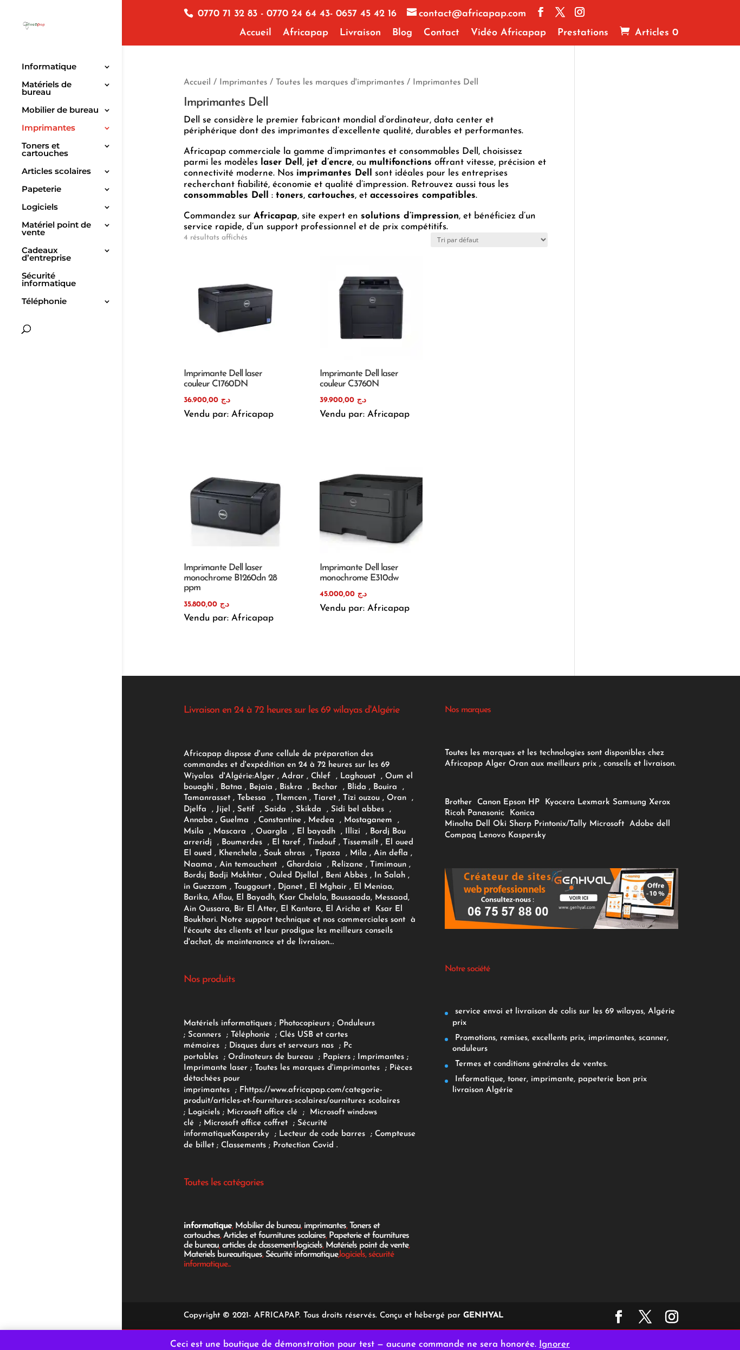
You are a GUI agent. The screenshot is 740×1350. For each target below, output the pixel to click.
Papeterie (41, 189)
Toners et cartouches (45, 150)
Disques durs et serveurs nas (282, 1046)
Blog (402, 33)
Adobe (641, 824)
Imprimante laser (216, 1068)
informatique (208, 1226)
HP (534, 802)
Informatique (49, 67)
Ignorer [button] (554, 1344)
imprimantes (325, 1226)
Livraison (360, 33)
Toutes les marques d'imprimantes (340, 82)
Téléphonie (44, 302)
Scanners (206, 1035)
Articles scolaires (56, 171)
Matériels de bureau (47, 89)
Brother (460, 802)
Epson (514, 802)
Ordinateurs (251, 1057)
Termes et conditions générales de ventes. (530, 1064)
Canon (489, 802)
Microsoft (608, 824)
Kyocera (560, 802)
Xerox (659, 802)
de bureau (295, 1057)
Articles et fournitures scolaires (274, 1235)
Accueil (255, 33)
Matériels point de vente (367, 1245)
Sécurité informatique (49, 280)
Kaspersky (253, 1134)
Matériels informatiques (228, 1023)
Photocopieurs (304, 1023)
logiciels (309, 1245)
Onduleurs (356, 1023)
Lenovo (492, 835)
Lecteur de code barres (323, 1134)
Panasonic (486, 813)
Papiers (336, 1057)
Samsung (629, 802)
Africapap (305, 33)
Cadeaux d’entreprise (46, 255)
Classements (245, 1145)
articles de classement (258, 1245)
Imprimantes (48, 128)
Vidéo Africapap (508, 33)
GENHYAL (483, 1316)
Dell (483, 824)
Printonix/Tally (560, 824)
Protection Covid (303, 1145)
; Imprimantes (377, 1057)
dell (663, 824)
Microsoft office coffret (248, 1123)
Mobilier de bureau (60, 110)
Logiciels (40, 207)
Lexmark (593, 802)
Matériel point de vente (56, 229)
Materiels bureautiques (223, 1254)
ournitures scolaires (364, 1101)
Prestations (582, 33)
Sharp (520, 824)
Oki (500, 824)
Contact (441, 33)
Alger (264, 776)
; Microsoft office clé (261, 1112)
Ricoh (455, 813)
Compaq (460, 835)
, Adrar (290, 776)
